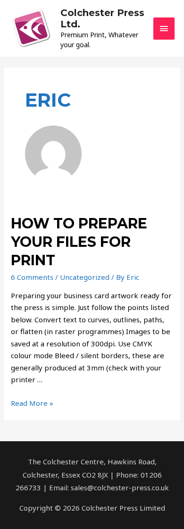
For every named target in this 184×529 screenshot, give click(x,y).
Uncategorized (84, 277)
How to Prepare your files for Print (79, 242)
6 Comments (32, 277)
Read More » (32, 403)
